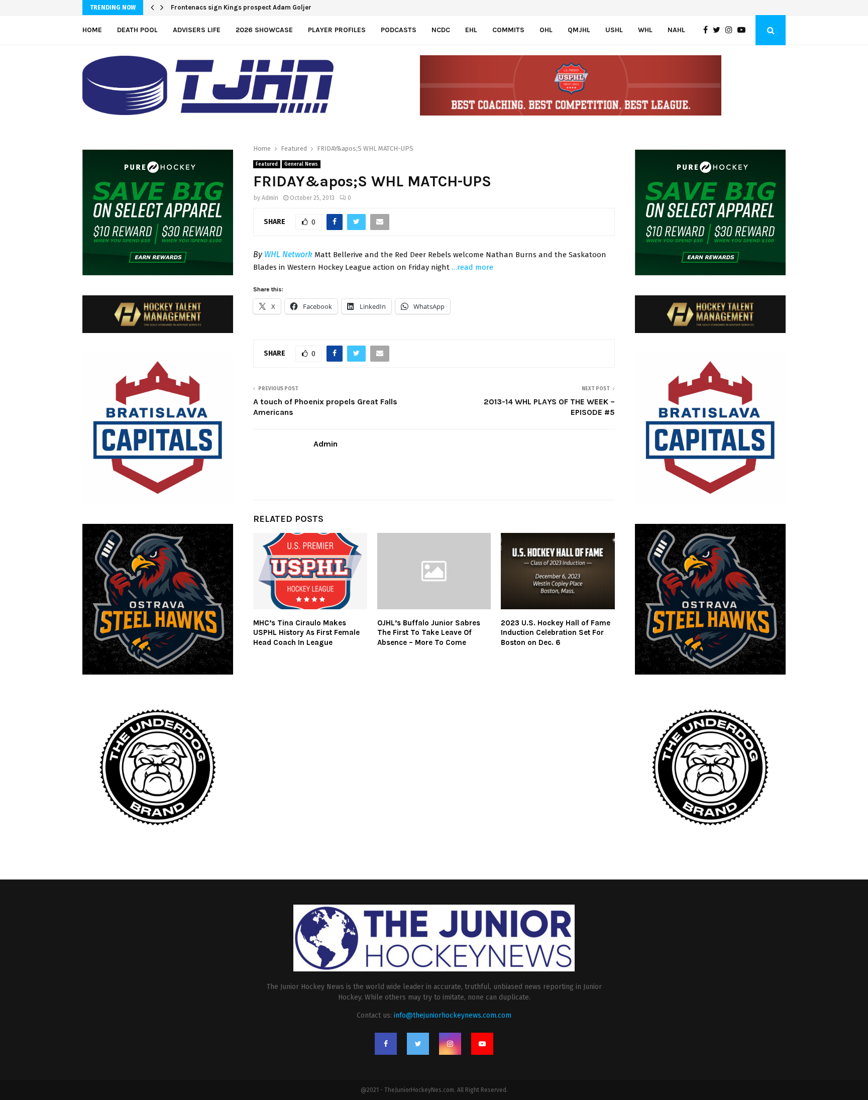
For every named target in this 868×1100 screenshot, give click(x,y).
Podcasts (398, 30)
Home (92, 30)
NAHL (676, 30)
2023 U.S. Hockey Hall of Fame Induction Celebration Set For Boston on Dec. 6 (555, 632)
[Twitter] (719, 30)
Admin (270, 197)
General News (301, 164)
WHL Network (288, 254)
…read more (472, 267)
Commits (508, 30)
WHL (645, 30)
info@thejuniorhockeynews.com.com (452, 1015)
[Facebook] (708, 30)
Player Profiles (337, 30)
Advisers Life (197, 30)
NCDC (440, 30)
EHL (471, 30)
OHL (546, 30)
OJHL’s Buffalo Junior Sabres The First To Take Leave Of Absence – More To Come (428, 632)
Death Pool (137, 30)
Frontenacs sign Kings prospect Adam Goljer (241, 7)
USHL (614, 30)
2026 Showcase (264, 30)
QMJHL (579, 30)
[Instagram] (731, 30)
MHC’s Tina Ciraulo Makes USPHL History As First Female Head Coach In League (306, 632)
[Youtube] (743, 30)
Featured (267, 164)
